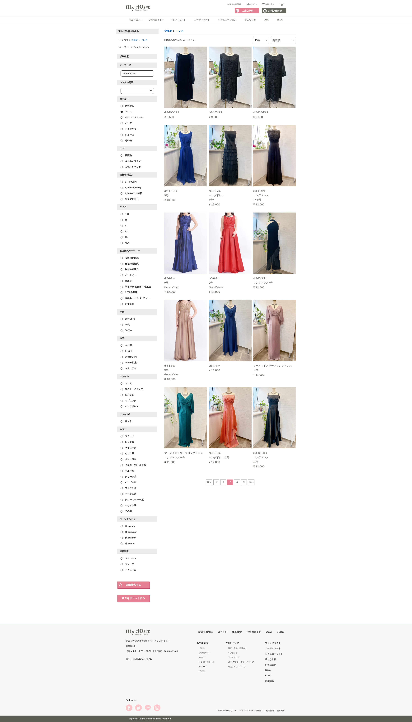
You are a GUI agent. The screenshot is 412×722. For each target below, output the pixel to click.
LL (126, 231)
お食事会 (129, 304)
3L (126, 237)
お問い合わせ (275, 10)
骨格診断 (124, 551)
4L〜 (127, 243)
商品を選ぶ (134, 19)
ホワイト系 (130, 505)
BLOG (280, 19)
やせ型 (128, 345)
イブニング (130, 400)
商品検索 (237, 631)
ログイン (253, 4)
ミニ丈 (128, 383)
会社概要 (281, 710)
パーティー (130, 275)
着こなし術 (250, 19)
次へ (251, 482)
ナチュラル (130, 569)
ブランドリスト (178, 19)
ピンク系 (129, 453)
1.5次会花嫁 (130, 292)
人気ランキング (132, 166)
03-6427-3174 (142, 659)
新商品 (128, 155)
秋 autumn (130, 537)
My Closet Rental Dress (138, 8)
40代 (127, 324)
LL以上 (128, 351)
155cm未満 (130, 356)
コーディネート (202, 19)
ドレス (144, 40)
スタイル (124, 376)
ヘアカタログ (233, 657)
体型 (122, 338)
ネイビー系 (130, 447)
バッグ (128, 123)
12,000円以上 (131, 199)
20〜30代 (129, 318)
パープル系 (130, 482)
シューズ (129, 134)
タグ (122, 148)
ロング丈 (129, 394)
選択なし (129, 105)
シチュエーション (227, 19)
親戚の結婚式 (131, 269)
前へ (209, 482)
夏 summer (130, 531)
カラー (123, 429)
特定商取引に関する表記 (250, 710)
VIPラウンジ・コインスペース (241, 662)
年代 (122, 311)
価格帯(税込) (126, 174)
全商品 (134, 40)
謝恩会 (128, 280)
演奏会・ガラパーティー (137, 298)
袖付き (128, 421)
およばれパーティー (130, 250)
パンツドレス (131, 406)
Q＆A (269, 631)
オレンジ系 (130, 459)
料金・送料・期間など (237, 648)
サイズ (123, 207)
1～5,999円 (130, 181)
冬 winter (129, 543)
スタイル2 (125, 414)
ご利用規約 (269, 710)
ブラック (129, 436)
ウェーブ (129, 564)
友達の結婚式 (131, 257)
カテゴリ (124, 98)
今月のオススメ (132, 161)
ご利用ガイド (155, 19)
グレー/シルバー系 (134, 499)
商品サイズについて (236, 666)
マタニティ (130, 368)
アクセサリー (131, 128)
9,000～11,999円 (133, 193)
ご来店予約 (247, 10)
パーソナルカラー (129, 519)
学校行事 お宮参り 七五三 (137, 286)
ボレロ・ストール (133, 117)
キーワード (125, 65)
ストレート (130, 558)
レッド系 (129, 442)
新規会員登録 (235, 4)
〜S (126, 214)
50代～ (128, 330)
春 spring (129, 526)
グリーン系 (130, 476)
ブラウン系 (130, 488)
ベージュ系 (130, 494)
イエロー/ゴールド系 (135, 465)
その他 (128, 140)
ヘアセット (233, 653)
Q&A (266, 19)
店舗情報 (269, 681)
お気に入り (270, 4)
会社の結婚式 (131, 263)
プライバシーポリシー (226, 710)
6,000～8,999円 (132, 187)
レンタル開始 (126, 82)
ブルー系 (129, 470)
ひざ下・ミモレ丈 (133, 389)
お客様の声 (270, 664)
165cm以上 (130, 362)
